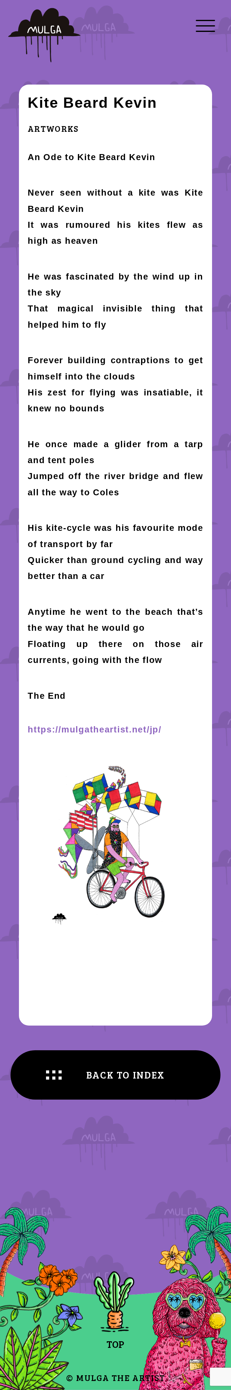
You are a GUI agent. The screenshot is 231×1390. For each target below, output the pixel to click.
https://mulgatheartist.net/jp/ (95, 729)
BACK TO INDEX (125, 1074)
